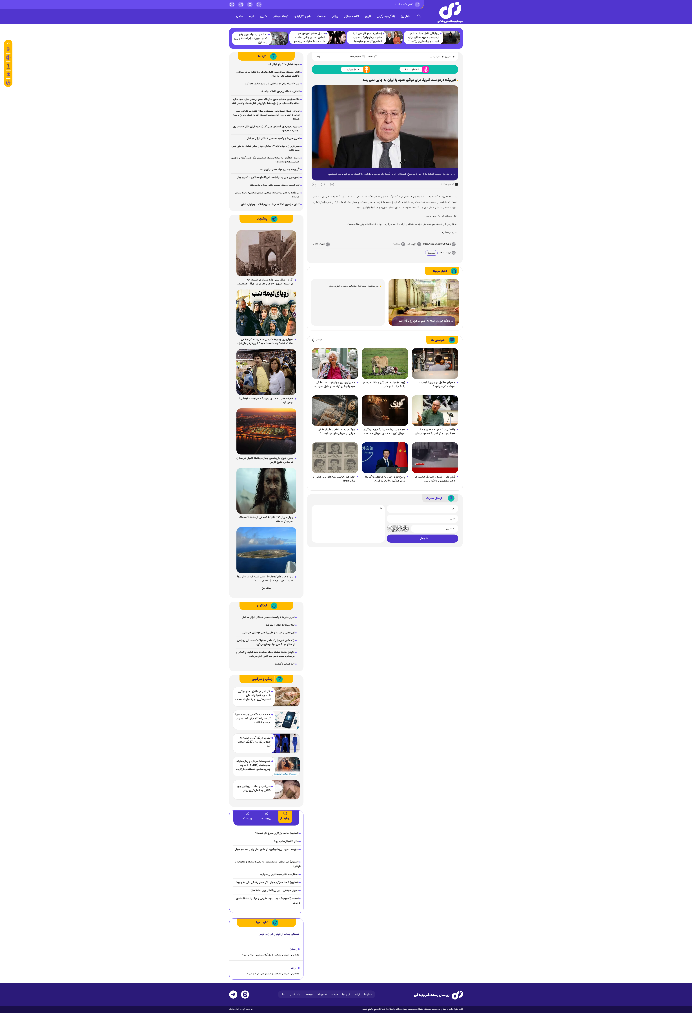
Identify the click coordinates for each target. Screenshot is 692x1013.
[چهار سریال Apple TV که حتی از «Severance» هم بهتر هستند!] (266, 491)
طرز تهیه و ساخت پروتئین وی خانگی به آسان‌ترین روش (253, 789)
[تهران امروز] (8, 66)
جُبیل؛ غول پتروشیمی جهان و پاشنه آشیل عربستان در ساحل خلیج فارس (264, 460)
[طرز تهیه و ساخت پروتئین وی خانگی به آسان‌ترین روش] (285, 789)
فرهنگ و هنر (281, 16)
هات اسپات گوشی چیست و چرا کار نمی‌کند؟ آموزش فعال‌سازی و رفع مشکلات (252, 719)
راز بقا (294, 968)
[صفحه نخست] (419, 16)
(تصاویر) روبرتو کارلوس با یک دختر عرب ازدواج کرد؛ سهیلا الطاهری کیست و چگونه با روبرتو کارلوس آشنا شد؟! (367, 38)
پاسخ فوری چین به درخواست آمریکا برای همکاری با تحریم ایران (385, 479)
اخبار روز (405, 16)
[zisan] (450, 12)
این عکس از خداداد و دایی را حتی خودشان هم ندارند (268, 633)
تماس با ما (322, 994)
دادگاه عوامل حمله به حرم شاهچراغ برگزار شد (425, 321)
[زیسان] (438, 994)
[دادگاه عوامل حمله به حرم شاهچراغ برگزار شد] (424, 302)
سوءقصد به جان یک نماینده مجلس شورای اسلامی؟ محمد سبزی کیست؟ (267, 195)
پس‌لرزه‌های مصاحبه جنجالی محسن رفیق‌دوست (354, 286)
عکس (239, 16)
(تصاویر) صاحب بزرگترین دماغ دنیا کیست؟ (277, 833)
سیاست (431, 253)
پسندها (397, 244)
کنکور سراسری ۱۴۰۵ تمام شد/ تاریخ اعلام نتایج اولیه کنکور (270, 205)
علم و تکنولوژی (302, 16)
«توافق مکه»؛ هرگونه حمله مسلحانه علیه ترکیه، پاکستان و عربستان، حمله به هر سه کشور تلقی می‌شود (265, 654)
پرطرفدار (285, 818)
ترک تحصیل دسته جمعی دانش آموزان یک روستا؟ (275, 185)
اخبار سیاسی (436, 56)
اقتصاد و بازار (351, 16)
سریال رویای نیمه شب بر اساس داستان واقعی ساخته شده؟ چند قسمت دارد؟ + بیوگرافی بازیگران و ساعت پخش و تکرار (265, 341)
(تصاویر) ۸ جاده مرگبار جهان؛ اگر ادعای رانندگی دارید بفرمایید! (267, 882)
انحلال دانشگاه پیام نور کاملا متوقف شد (280, 92)
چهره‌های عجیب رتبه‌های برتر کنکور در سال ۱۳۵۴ (333, 479)
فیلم (251, 16)
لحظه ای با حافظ (412, 69)
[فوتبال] (8, 84)
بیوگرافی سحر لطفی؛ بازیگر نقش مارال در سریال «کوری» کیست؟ (336, 432)
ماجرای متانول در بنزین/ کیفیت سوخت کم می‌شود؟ (437, 385)
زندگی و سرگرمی (386, 16)
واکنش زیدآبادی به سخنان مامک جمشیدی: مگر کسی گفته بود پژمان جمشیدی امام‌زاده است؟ (435, 432)
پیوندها (309, 994)
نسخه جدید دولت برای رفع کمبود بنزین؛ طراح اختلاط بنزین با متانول (250, 39)
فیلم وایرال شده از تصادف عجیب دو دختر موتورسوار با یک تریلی (434, 479)
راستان (293, 949)
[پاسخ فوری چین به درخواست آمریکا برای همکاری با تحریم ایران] (385, 458)
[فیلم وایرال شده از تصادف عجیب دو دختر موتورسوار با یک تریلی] (435, 458)
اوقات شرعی (295, 994)
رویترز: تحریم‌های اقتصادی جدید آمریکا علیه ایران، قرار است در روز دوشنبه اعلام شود (266, 129)
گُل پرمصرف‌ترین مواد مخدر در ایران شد (280, 170)
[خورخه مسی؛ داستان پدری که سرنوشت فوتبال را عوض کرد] (266, 372)
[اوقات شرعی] (250, 4)
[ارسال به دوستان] (318, 57)
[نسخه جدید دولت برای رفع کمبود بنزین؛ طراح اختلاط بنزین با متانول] (278, 38)
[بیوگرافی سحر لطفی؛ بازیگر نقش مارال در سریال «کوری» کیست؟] (335, 411)
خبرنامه (334, 994)
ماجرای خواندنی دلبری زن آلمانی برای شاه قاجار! (275, 891)
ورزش (335, 16)
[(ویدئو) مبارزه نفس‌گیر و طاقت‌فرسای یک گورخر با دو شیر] (385, 364)
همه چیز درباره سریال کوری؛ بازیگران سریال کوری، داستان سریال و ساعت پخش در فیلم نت (384, 432)
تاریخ (368, 16)
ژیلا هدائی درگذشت (284, 664)
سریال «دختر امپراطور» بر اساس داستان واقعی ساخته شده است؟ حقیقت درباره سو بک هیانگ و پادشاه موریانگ (309, 38)
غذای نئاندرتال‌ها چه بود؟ (286, 841)
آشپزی (263, 16)
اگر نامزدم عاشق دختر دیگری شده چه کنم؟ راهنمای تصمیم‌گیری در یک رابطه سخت (252, 695)
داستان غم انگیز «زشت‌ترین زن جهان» (279, 874)
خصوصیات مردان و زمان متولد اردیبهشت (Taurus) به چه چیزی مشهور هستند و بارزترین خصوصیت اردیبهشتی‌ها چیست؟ (253, 765)
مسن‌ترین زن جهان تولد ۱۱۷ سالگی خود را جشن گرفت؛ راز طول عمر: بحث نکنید (333, 385)
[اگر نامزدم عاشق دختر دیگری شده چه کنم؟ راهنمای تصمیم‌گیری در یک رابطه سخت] (285, 696)
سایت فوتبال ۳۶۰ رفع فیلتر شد (284, 64)
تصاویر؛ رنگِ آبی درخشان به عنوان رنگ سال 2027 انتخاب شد (254, 742)
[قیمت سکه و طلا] (8, 49)
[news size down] (332, 184)
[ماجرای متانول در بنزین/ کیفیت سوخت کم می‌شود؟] (435, 364)
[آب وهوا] (241, 4)
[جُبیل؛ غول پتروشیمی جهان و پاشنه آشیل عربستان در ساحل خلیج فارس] (266, 432)
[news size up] (314, 184)
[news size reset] (323, 184)
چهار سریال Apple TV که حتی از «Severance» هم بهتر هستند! (266, 520)
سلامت (321, 16)
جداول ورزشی (353, 69)
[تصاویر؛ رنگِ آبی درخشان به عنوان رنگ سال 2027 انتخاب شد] (285, 743)
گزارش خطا (411, 244)
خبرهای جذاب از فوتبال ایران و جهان (279, 934)
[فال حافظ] (8, 74)
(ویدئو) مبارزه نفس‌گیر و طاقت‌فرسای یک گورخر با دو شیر (384, 385)
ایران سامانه (234, 1009)
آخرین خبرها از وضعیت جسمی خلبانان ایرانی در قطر (273, 138)
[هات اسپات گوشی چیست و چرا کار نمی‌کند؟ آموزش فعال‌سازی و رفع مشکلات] (285, 720)
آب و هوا (346, 994)
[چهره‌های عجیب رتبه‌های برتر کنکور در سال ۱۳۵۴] (335, 458)
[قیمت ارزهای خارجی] (8, 57)
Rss (283, 994)
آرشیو (357, 994)
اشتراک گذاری (319, 244)
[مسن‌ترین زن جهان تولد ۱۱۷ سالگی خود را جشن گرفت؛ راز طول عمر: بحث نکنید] (335, 364)
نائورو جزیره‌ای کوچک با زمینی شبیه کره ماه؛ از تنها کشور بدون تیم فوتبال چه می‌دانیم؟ (265, 579)
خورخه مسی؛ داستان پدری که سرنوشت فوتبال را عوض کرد (266, 401)
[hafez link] (232, 4)
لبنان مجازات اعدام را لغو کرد (280, 625)
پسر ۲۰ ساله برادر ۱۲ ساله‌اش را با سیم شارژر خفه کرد (272, 84)
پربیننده (266, 818)
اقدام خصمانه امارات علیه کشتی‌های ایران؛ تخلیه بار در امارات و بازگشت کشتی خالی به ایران (268, 74)
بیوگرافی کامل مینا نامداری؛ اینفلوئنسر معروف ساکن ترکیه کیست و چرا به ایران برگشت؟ (423, 38)
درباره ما (368, 994)
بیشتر (319, 340)
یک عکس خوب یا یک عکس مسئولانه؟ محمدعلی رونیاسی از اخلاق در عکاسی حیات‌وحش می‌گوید (265, 642)
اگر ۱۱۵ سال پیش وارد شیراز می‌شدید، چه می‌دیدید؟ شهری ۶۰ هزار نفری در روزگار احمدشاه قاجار (266, 282)
